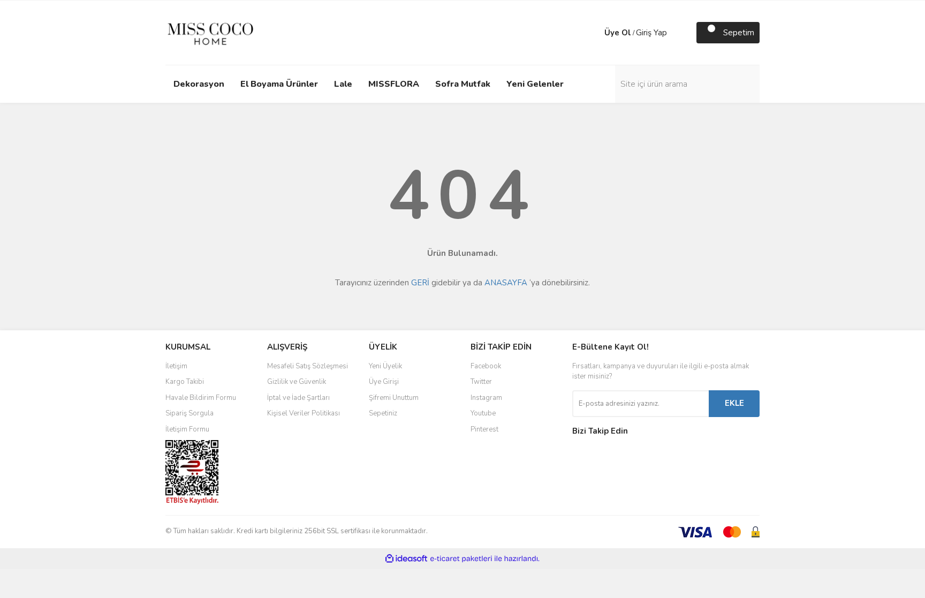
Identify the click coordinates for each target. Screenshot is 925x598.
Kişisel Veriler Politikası (303, 413)
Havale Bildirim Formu (200, 398)
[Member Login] (593, 33)
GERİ (420, 282)
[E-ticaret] (461, 559)
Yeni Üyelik (385, 366)
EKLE (734, 403)
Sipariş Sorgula (189, 413)
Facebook (486, 366)
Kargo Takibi (184, 382)
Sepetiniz (383, 413)
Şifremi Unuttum (394, 398)
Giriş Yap (651, 32)
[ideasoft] (406, 559)
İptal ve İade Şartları (298, 398)
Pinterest (484, 429)
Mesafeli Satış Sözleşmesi (307, 366)
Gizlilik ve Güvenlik (296, 382)
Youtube (483, 413)
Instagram (486, 398)
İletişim (176, 366)
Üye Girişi (384, 382)
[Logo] (210, 32)
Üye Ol (617, 32)
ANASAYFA (505, 282)
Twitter (481, 382)
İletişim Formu (187, 429)
